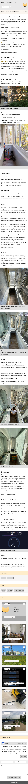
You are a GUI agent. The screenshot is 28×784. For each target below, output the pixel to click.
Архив (15, 2)
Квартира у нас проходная (7, 42)
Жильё (3, 578)
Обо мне (9, 2)
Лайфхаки (10, 578)
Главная (3, 2)
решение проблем (19, 590)
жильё (3, 590)
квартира (10, 590)
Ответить (23, 756)
